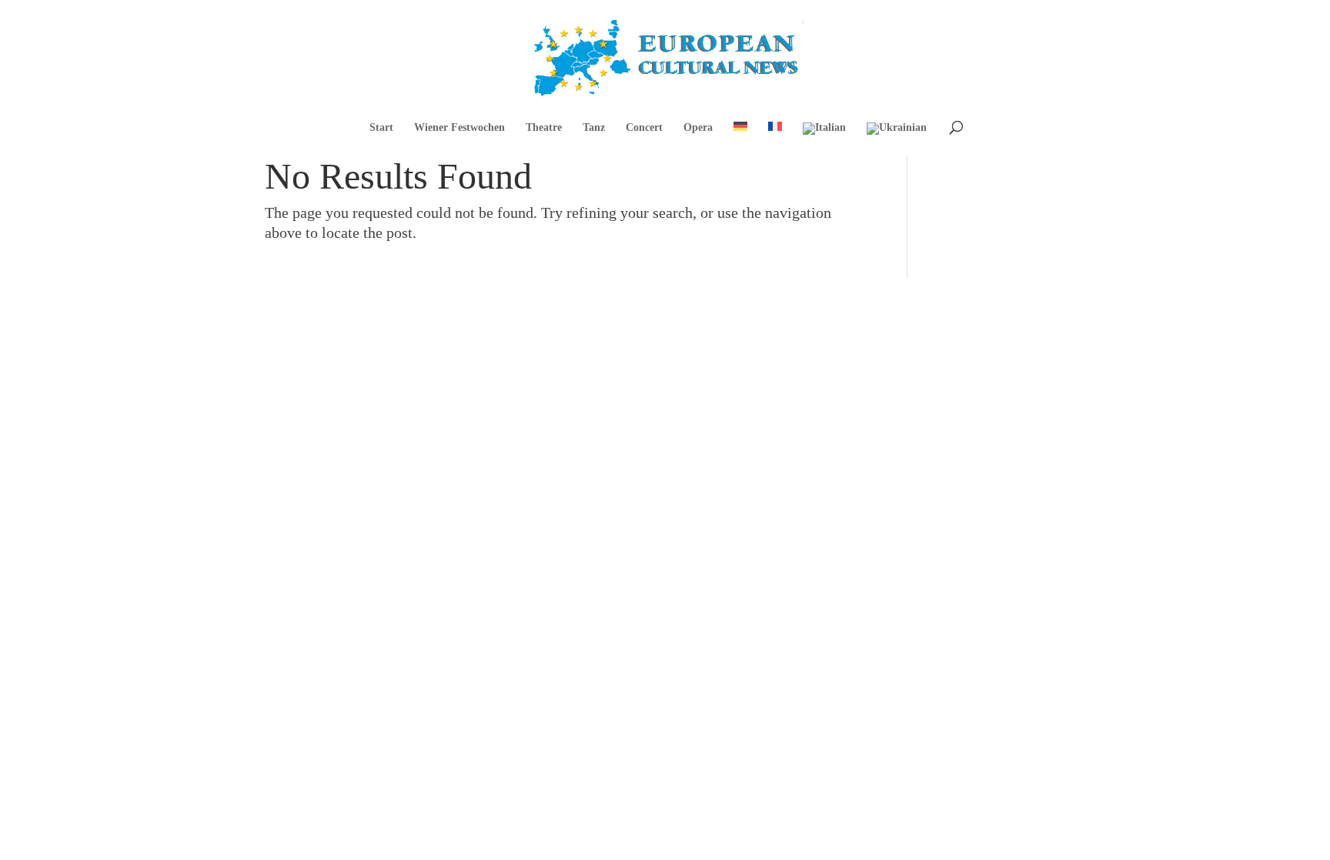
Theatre (544, 127)
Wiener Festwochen (459, 127)
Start (381, 127)
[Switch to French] (775, 138)
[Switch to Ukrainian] (897, 139)
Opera (698, 127)
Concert (644, 127)
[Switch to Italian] (824, 139)
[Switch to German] (740, 138)
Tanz (594, 127)
